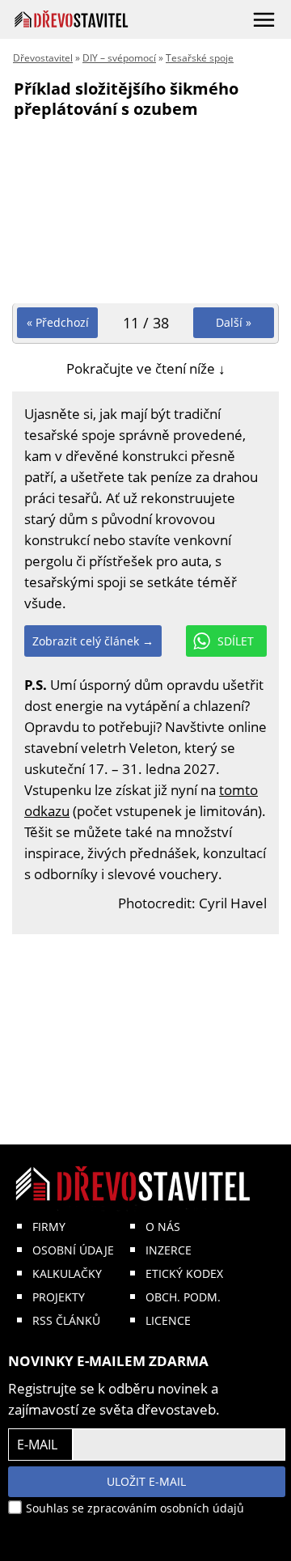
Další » (233, 322)
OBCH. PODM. (183, 1297)
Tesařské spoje (200, 58)
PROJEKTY (58, 1297)
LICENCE (168, 1320)
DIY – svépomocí (119, 58)
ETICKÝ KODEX (184, 1273)
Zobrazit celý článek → (93, 641)
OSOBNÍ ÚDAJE (73, 1250)
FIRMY (48, 1226)
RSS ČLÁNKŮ (66, 1320)
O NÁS (163, 1226)
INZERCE (169, 1250)
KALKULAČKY (67, 1273)
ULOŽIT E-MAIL (146, 1481)
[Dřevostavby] (71, 19)
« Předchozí (58, 322)
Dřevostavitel (43, 58)
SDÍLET (235, 641)
